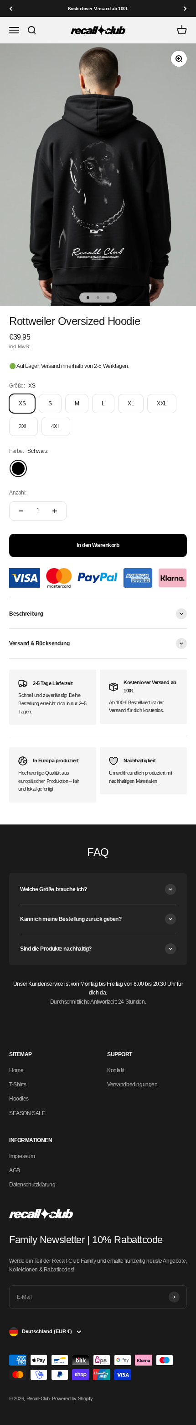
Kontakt (115, 1070)
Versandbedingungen (132, 1084)
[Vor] (185, 8)
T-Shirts (17, 1084)
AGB (14, 1170)
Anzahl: (17, 492)
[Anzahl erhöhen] (54, 511)
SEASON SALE (27, 1113)
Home (16, 1070)
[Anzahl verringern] (21, 511)
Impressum (22, 1156)
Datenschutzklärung (32, 1184)
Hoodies (19, 1098)
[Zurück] (10, 8)
